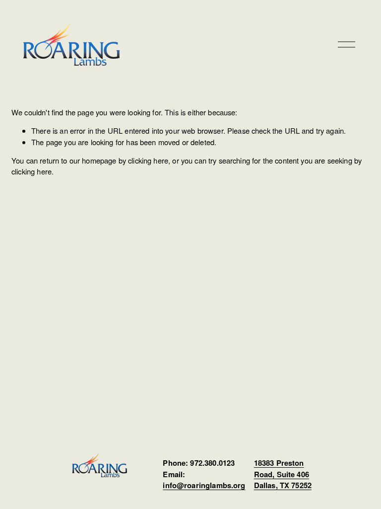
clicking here (148, 160)
